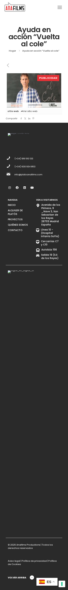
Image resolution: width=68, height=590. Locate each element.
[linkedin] (24, 187)
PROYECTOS (15, 219)
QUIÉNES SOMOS (18, 225)
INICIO (12, 205)
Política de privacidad (34, 561)
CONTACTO (15, 230)
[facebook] (17, 187)
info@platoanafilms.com (28, 174)
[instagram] (9, 187)
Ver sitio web (30, 111)
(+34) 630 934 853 (24, 166)
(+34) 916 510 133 (23, 158)
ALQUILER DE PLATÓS (15, 212)
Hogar (12, 50)
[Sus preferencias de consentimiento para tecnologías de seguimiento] (62, 584)
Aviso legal (14, 561)
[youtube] (32, 187)
